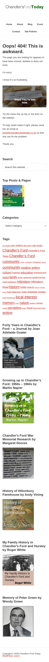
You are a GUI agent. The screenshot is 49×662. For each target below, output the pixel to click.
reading (32, 303)
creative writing (30, 267)
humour (37, 287)
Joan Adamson (13, 292)
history (14, 287)
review (39, 303)
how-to (30, 287)
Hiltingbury (24, 281)
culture (6, 272)
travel (30, 308)
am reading (6, 246)
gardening (27, 277)
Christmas (37, 262)
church (43, 262)
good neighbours (9, 282)
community (11, 267)
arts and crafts (29, 245)
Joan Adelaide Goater (33, 291)
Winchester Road (39, 308)
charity (22, 262)
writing (7, 312)
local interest (26, 297)
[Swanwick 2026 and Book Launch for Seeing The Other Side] (13, 196)
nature (24, 302)
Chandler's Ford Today (24, 8)
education (27, 272)
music (17, 303)
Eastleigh (15, 272)
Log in (17, 656)
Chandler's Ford (15, 250)
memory (8, 302)
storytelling (14, 307)
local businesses (8, 298)
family (13, 277)
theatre (24, 308)
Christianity (28, 262)
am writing (17, 245)
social (4, 308)
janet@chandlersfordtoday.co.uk (19, 133)
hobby (23, 287)
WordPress (7, 656)
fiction (20, 277)
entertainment (40, 272)
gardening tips (38, 277)
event (5, 277)
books (40, 245)
